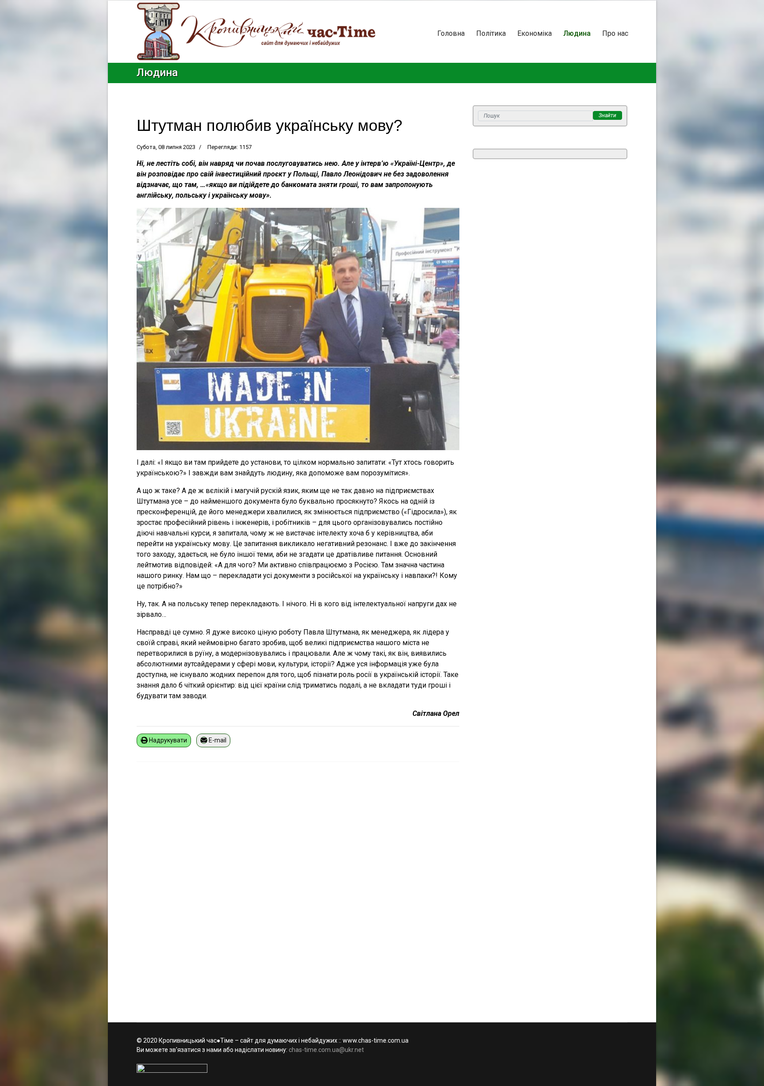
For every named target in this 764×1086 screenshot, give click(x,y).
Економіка (534, 33)
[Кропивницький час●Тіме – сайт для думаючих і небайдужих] (256, 31)
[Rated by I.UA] (382, 1068)
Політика (491, 33)
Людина (577, 33)
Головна (451, 33)
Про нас (615, 33)
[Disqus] (298, 886)
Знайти (607, 115)
